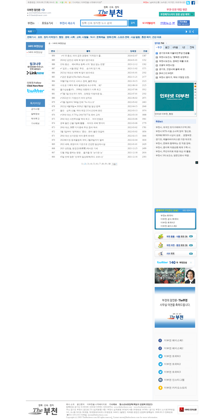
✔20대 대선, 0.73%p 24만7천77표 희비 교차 (80, 115)
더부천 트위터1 (172, 356)
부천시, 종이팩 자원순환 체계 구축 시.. (173, 147)
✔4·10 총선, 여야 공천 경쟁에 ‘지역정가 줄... (81, 55)
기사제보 (76, 2)
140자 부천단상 (35, 52)
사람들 (85, 37)
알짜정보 (35, 114)
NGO (92, 37)
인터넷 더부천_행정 (164, 114)
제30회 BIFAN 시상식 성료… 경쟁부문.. (174, 135)
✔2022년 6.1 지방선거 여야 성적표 (76, 98)
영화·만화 (111, 37)
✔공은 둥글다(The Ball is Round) (74, 77)
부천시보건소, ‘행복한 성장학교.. (174, 57)
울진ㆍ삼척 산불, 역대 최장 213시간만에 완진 (81, 110)
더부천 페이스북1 (173, 340)
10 (109, 164)
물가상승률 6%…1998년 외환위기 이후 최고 (80, 89)
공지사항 (35, 109)
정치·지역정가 (50, 37)
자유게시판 (180, 2)
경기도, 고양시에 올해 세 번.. (172, 69)
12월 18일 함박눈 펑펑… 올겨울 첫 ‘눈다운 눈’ (81, 152)
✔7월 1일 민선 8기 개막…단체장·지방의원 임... (82, 94)
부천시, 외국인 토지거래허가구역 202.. (173, 127)
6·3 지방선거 (149, 23)
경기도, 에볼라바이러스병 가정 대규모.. (174, 139)
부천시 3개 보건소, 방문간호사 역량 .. (173, 155)
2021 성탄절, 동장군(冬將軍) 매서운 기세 (79, 148)
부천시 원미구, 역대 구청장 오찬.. (174, 77)
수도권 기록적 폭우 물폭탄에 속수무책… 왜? (81, 85)
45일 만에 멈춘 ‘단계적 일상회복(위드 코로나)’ (81, 157)
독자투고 (35, 118)
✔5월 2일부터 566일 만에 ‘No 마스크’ (77, 102)
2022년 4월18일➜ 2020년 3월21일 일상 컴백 (80, 106)
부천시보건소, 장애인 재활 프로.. (174, 61)
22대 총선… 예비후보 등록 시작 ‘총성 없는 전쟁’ (82, 64)
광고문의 (81, 404)
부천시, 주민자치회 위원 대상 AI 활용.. (174, 151)
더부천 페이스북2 (169, 226)
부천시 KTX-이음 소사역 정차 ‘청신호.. (174, 131)
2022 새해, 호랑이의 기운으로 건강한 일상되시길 (82, 144)
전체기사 (31, 37)
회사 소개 (70, 404)
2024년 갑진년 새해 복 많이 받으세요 (77, 60)
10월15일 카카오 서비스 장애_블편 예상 (78, 81)
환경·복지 (146, 37)
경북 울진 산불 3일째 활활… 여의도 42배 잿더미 (82, 123)
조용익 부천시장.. (167, 65)
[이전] (193, 31)
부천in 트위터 (167, 215)
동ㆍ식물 (60, 2)
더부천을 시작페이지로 (91, 2)
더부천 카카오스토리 (175, 387)
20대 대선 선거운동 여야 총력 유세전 (77, 136)
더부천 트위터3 (168, 222)
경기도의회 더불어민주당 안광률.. (175, 53)
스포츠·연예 (123, 37)
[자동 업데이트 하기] (186, 31)
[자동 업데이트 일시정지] (189, 31)
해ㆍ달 (68, 2)
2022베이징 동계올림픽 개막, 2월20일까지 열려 (82, 140)
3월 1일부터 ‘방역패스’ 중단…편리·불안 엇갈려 (82, 131)
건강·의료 (156, 37)
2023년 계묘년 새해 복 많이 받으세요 (77, 72)
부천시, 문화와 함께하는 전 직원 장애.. (173, 143)
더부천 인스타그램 (174, 380)
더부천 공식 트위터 (169, 219)
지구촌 (171, 2)
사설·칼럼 (135, 37)
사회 (73, 37)
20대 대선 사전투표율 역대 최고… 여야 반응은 (81, 119)
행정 (61, 37)
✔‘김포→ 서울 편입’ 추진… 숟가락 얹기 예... (81, 68)
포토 (40, 37)
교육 (78, 37)
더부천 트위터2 (172, 364)
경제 (67, 37)
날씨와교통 (155, 2)
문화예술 (100, 37)
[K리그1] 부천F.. (166, 73)
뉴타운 (164, 2)
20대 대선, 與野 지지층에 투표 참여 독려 (78, 127)
